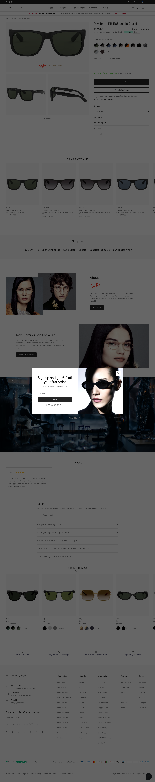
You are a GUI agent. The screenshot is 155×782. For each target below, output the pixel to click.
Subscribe (55, 400)
